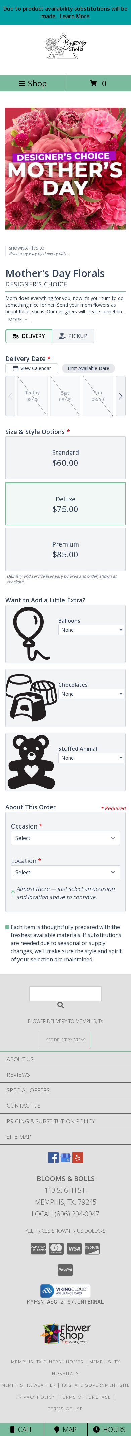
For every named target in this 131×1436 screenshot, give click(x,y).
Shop (37, 83)
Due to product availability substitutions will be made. (65, 12)
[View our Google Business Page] (65, 1161)
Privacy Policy (35, 1397)
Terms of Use (65, 1409)
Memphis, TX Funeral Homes (47, 1362)
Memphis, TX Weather (28, 1385)
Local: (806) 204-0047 (65, 1213)
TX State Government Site (95, 1385)
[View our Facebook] (53, 1161)
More (15, 319)
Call (24, 1429)
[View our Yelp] (77, 1161)
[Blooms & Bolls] (66, 65)
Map (68, 1429)
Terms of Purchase (85, 1397)
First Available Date (89, 368)
